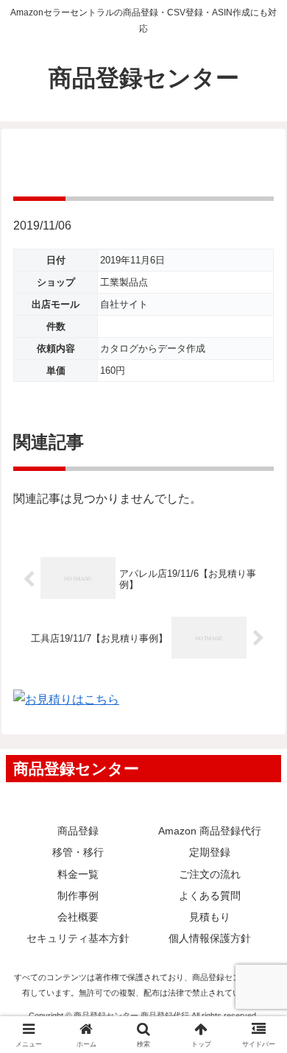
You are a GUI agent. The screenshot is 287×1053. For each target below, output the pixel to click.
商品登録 (78, 831)
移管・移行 (78, 852)
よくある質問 (210, 895)
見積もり (209, 917)
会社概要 (78, 917)
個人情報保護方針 (210, 938)
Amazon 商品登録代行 (209, 831)
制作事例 (78, 895)
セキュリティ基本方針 (78, 938)
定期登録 (209, 852)
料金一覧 (78, 874)
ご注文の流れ (210, 874)
